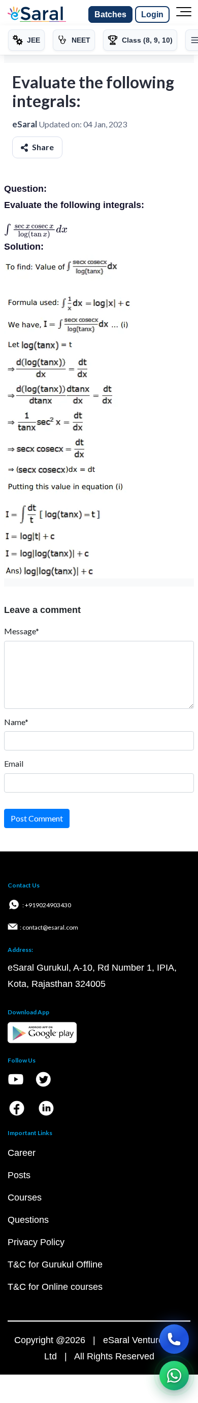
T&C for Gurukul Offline (55, 1264)
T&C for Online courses (55, 1287)
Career (22, 1153)
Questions (28, 1220)
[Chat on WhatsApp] (174, 1375)
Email (13, 763)
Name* (16, 722)
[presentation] (36, 229)
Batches (110, 14)
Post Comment (37, 818)
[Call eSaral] (174, 1339)
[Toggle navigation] (184, 15)
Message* (21, 631)
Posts (19, 1175)
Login (152, 14)
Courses (25, 1197)
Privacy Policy (36, 1242)
